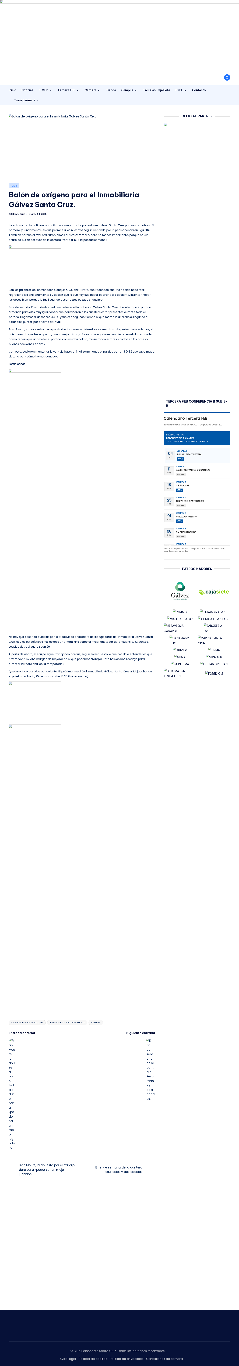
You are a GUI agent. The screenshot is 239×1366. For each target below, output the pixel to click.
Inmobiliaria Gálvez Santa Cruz (67, 1022)
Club (14, 185)
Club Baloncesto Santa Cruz (27, 1022)
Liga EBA (95, 1022)
